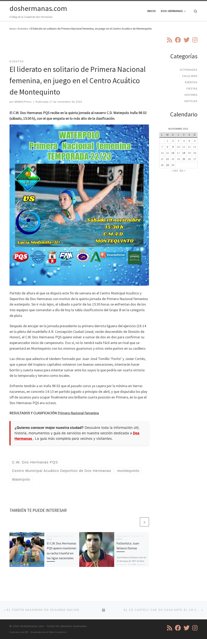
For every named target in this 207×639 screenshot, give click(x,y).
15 (167, 153)
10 (178, 147)
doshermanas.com (32, 626)
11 (183, 147)
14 (162, 153)
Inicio (13, 28)
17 (178, 153)
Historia (191, 95)
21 (162, 159)
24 (178, 159)
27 (194, 159)
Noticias (191, 101)
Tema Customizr (58, 632)
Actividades (188, 69)
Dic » (182, 170)
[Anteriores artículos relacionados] (134, 521)
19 (189, 153)
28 (162, 165)
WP (26, 632)
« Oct (174, 170)
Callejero (189, 76)
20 (194, 153)
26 (189, 159)
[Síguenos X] (187, 40)
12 (189, 147)
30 (172, 165)
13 (194, 147)
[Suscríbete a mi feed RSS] (169, 40)
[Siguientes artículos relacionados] (144, 521)
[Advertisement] (83, 47)
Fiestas (192, 88)
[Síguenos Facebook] (178, 40)
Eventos (23, 28)
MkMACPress (23, 101)
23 (172, 159)
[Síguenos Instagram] (194, 40)
